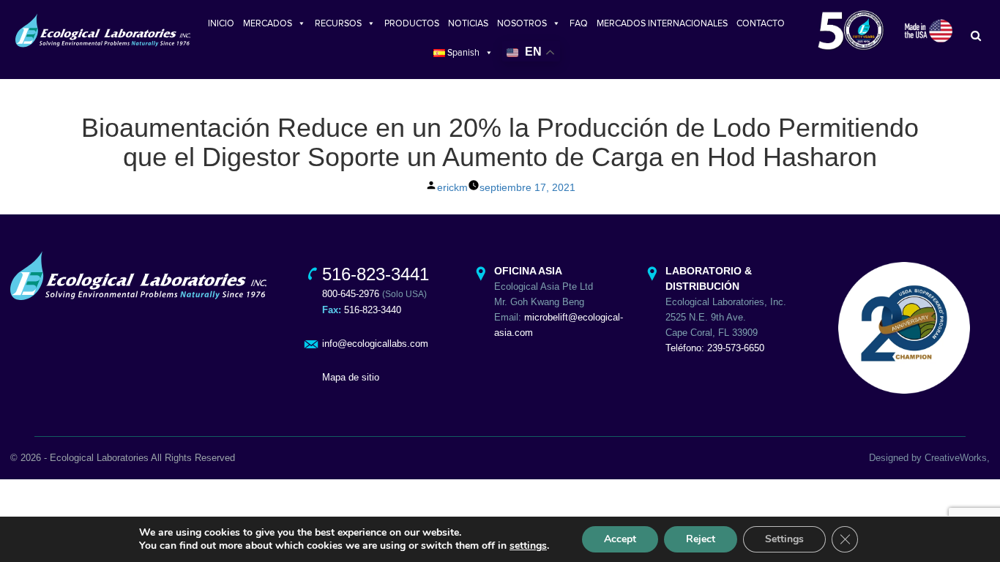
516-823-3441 (375, 274)
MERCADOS (267, 23)
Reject (700, 539)
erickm (452, 187)
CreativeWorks (956, 457)
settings (528, 545)
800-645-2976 (350, 293)
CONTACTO (760, 23)
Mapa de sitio (350, 377)
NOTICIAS (468, 23)
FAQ (579, 23)
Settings (784, 539)
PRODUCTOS (411, 23)
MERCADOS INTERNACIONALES (662, 23)
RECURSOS (338, 23)
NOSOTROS (522, 23)
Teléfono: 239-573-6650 (714, 347)
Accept (620, 539)
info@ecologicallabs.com (375, 343)
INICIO (221, 23)
